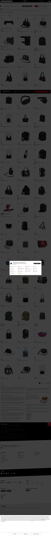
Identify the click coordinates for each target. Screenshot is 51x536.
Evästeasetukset (32, 520)
